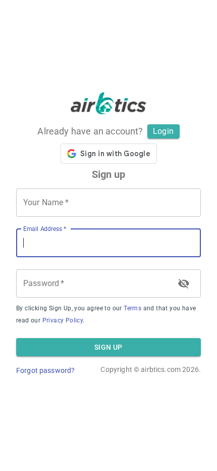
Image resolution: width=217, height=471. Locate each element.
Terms (132, 308)
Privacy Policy (62, 320)
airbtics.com (161, 369)
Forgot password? (45, 370)
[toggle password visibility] (184, 283)
